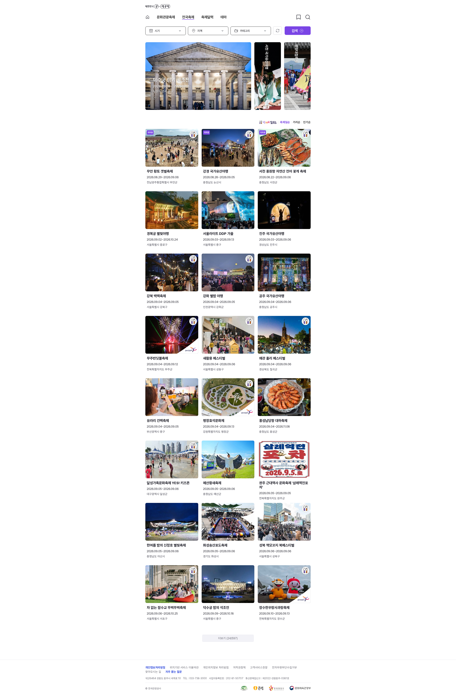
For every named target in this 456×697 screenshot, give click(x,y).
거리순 (296, 122)
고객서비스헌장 (259, 667)
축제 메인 (147, 17)
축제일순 (285, 122)
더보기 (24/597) (228, 638)
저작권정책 (239, 667)
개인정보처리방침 (155, 667)
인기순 (307, 122)
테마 (224, 17)
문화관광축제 (166, 17)
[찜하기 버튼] (298, 17)
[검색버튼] (308, 17)
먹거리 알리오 (268, 122)
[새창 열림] (244, 689)
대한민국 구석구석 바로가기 (157, 6)
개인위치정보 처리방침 (216, 667)
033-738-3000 (198, 678)
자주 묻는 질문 (173, 671)
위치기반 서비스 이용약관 (184, 667)
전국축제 (188, 17)
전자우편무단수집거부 (284, 667)
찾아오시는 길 (153, 671)
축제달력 (207, 17)
